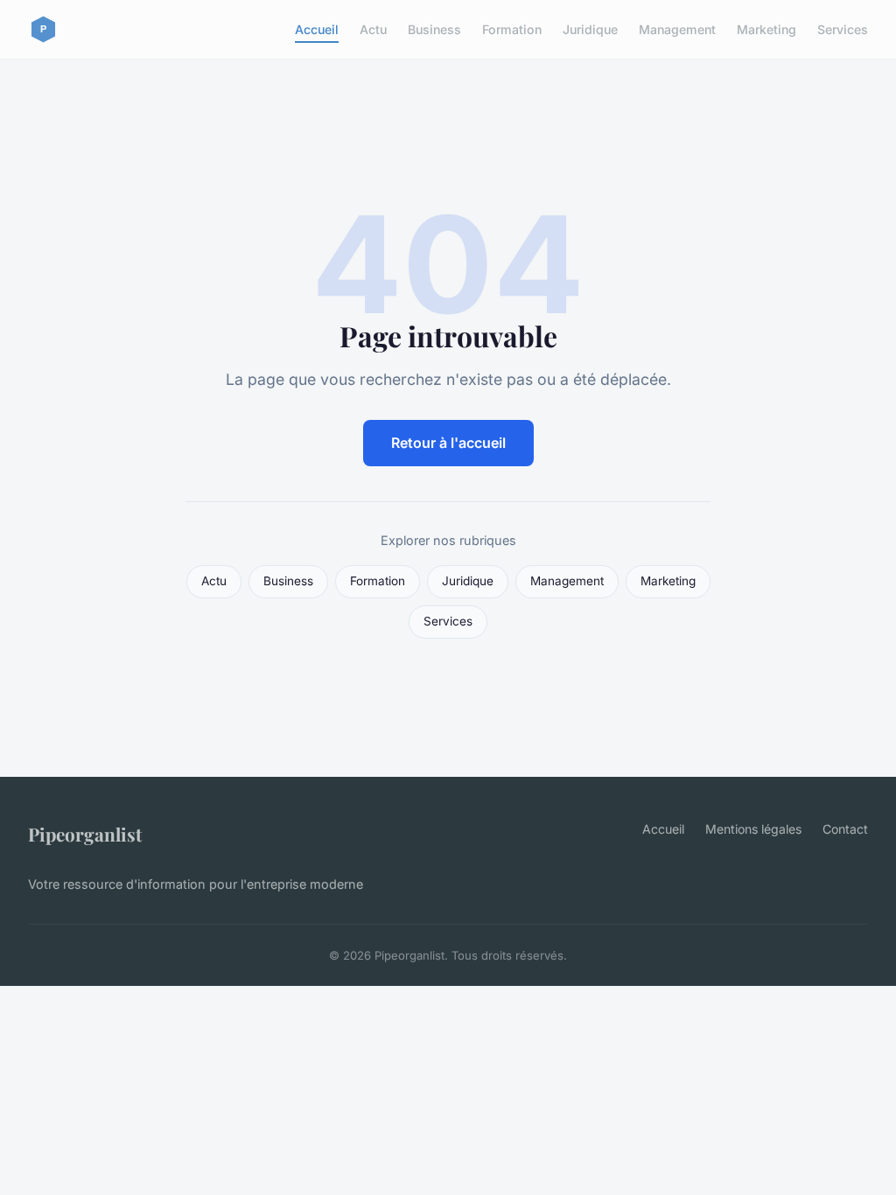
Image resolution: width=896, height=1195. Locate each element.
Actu (373, 29)
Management (677, 29)
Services (842, 29)
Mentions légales (753, 828)
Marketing (766, 29)
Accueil (317, 29)
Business (434, 29)
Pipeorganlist (85, 833)
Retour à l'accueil (448, 442)
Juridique (590, 29)
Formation (512, 29)
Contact (845, 828)
